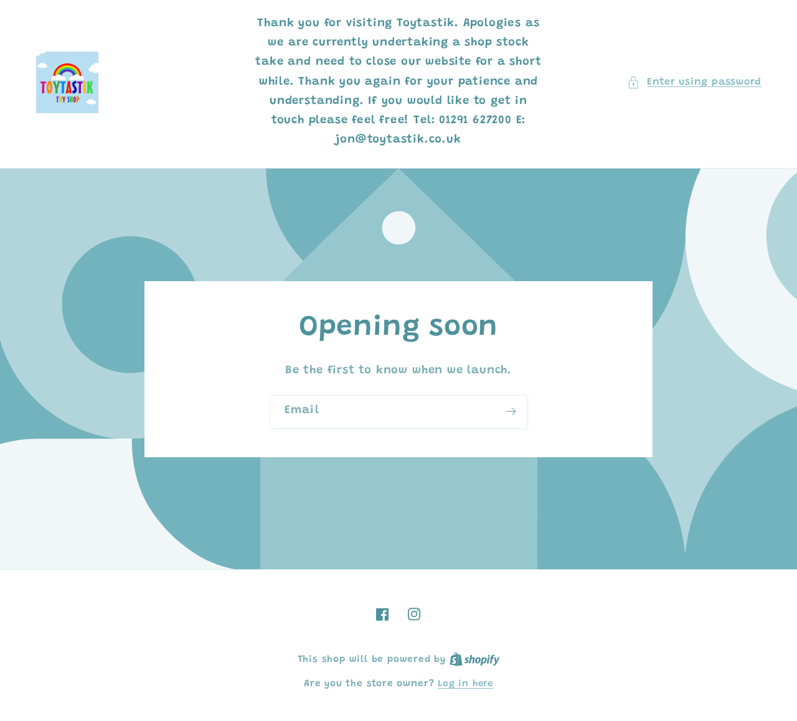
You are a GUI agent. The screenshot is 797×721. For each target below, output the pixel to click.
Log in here (465, 684)
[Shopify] (475, 659)
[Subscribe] (511, 412)
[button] (694, 82)
